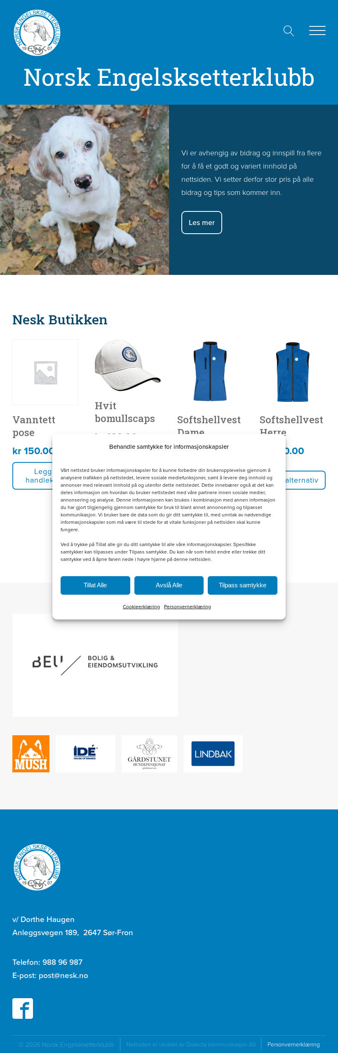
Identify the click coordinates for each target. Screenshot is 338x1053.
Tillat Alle (95, 585)
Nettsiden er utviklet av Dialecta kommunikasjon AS (194, 1044)
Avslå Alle (169, 585)
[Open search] (289, 31)
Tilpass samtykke (242, 585)
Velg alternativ (293, 480)
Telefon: (47, 961)
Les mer (202, 222)
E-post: (50, 974)
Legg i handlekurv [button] (46, 475)
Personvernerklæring (187, 606)
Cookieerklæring (141, 606)
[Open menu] (317, 31)
